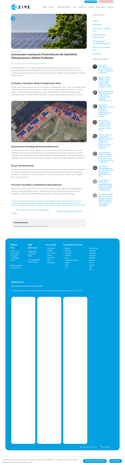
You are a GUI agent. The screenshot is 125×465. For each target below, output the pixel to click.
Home (45, 7)
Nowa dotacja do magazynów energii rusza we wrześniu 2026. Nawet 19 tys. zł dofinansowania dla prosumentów (105, 157)
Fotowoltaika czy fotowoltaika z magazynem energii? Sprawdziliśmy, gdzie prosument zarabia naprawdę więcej (105, 185)
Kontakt (110, 7)
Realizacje (82, 7)
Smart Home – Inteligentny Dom (102, 30)
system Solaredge (56, 205)
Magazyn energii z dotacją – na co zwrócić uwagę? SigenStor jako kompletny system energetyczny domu (105, 82)
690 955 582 (34, 262)
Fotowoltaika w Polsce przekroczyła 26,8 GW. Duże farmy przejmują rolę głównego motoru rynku (105, 171)
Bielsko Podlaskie (56, 201)
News (13, 51)
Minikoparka (97, 53)
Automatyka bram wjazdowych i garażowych (102, 42)
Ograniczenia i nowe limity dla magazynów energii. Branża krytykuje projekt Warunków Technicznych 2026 (105, 95)
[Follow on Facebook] (13, 447)
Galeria (91, 7)
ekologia (21, 203)
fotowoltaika (39, 203)
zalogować (24, 226)
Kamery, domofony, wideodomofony (99, 36)
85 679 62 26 (16, 268)
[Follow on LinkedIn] (19, 447)
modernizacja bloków (63, 203)
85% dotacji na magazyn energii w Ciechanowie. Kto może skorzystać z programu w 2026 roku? (104, 125)
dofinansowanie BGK (67, 201)
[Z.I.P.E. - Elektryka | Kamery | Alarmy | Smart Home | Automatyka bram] (21, 7)
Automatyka (51, 258)
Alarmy (49, 260)
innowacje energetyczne (49, 203)
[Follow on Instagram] (16, 447)
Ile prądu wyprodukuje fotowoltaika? (69, 211)
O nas (74, 7)
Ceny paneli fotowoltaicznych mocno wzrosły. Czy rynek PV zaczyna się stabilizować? (105, 69)
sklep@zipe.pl (36, 260)
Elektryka (96, 21)
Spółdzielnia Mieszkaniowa (43, 205)
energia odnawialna (30, 203)
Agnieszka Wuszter (40, 63)
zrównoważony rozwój (79, 205)
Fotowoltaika (97, 25)
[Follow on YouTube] (22, 447)
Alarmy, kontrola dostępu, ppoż (101, 49)
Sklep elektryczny (63, 7)
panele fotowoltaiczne (29, 205)
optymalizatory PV (74, 203)
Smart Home (51, 253)
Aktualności (100, 7)
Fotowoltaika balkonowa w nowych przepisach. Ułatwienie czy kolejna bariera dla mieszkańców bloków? (105, 110)
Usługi (51, 7)
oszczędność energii (16, 205)
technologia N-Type (66, 205)
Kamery (49, 255)
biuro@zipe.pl (18, 265)
